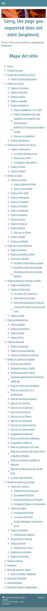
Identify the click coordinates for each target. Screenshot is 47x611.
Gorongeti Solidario (17, 578)
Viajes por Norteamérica (19, 245)
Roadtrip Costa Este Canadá (28, 267)
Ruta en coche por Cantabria (25, 385)
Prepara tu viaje (15, 70)
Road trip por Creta (23, 547)
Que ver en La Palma (21, 416)
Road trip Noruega (20, 556)
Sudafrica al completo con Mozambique (27, 120)
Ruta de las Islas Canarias (23, 398)
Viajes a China (18, 228)
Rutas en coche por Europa (20, 482)
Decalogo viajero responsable (22, 587)
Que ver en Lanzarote (21, 420)
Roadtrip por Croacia (21, 552)
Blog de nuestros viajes (19, 569)
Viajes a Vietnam (19, 206)
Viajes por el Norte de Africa (21, 144)
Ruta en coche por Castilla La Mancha (25, 462)
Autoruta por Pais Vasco (23, 372)
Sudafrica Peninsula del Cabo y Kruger (29, 129)
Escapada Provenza (24, 495)
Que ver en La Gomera (22, 407)
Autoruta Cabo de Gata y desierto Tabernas (27, 379)
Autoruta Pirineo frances (26, 490)
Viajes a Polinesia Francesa (24, 355)
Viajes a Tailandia (19, 201)
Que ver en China (22, 232)
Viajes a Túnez (18, 166)
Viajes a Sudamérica (17, 320)
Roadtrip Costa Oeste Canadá (28, 263)
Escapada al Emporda (22, 434)
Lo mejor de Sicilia (23, 517)
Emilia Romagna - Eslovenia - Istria (28, 523)
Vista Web (41, 597)
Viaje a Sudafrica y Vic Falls (28, 109)
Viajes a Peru (17, 337)
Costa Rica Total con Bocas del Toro (29, 309)
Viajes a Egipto (18, 171)
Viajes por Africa (15, 83)
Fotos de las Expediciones (24, 79)
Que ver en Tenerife (20, 403)
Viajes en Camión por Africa (21, 74)
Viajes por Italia (18, 508)
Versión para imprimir (12, 597)
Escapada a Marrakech (25, 162)
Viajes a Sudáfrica (20, 105)
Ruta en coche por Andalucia (25, 438)
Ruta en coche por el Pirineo (25, 447)
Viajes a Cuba (17, 315)
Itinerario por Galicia (21, 363)
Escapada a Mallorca (21, 442)
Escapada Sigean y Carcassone (29, 504)
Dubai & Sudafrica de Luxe (27, 114)
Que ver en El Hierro (20, 412)
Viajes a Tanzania (19, 88)
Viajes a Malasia (19, 214)
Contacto (11, 565)
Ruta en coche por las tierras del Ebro (27, 471)
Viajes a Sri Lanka (19, 193)
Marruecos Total (22, 158)
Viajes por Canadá (20, 258)
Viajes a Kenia (18, 96)
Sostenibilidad (14, 582)
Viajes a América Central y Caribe (24, 280)
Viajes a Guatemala (20, 285)
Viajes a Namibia (19, 92)
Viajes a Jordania (19, 241)
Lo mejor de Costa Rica (25, 293)
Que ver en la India (23, 188)
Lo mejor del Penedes (21, 477)
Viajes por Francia (20, 486)
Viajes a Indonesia (20, 197)
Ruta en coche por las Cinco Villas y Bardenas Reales (28, 453)
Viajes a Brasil (18, 324)
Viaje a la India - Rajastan (23, 574)
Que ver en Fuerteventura (23, 425)
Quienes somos (15, 561)
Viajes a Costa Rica (20, 289)
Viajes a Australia (19, 346)
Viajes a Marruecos (20, 149)
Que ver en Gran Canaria (23, 429)
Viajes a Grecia (18, 543)
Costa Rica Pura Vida (24, 298)
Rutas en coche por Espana (21, 359)
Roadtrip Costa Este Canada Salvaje (28, 274)
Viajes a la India (18, 179)
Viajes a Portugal (19, 530)
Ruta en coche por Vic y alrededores (22, 392)
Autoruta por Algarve (24, 534)
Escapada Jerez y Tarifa (23, 368)
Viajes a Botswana (20, 140)
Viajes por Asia (14, 175)
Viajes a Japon (18, 219)
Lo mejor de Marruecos (25, 153)
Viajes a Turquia (19, 223)
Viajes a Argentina (20, 328)
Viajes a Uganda (19, 101)
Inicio (10, 66)
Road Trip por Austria (21, 538)
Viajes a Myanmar (20, 210)
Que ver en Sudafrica (24, 136)
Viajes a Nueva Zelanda (22, 350)
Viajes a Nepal (18, 236)
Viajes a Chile (17, 333)
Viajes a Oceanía (15, 341)
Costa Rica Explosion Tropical (29, 302)
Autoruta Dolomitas (23, 512)
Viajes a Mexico (19, 250)
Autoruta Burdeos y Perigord (28, 499)
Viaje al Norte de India (25, 184)
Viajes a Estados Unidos (23, 254)
